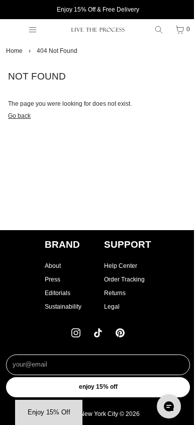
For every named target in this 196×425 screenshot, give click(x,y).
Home (14, 50)
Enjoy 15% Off (98, 386)
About (53, 265)
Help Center (120, 265)
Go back (19, 115)
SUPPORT (127, 244)
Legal (112, 306)
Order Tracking (124, 279)
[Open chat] (169, 406)
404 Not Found (57, 50)
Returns (115, 293)
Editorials (57, 293)
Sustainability (63, 306)
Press (52, 279)
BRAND (62, 244)
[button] (48, 412)
